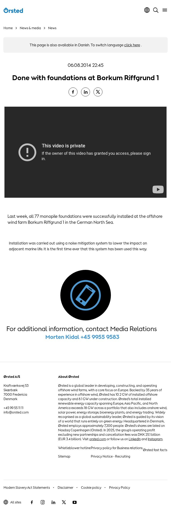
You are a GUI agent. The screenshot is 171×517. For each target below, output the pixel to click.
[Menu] (164, 10)
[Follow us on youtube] (74, 502)
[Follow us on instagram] (42, 502)
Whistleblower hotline (74, 448)
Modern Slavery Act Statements (27, 487)
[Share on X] (98, 92)
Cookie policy (91, 487)
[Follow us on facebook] (31, 502)
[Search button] (156, 10)
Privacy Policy (119, 487)
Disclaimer (65, 487)
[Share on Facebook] (73, 92)
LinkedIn (135, 439)
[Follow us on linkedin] (53, 502)
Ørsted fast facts (155, 450)
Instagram (155, 439)
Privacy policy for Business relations (116, 448)
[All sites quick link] (147, 10)
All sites (15, 502)
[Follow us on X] (63, 502)
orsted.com (97, 439)
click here (132, 45)
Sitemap (64, 456)
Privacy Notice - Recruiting (110, 456)
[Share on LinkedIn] (85, 92)
